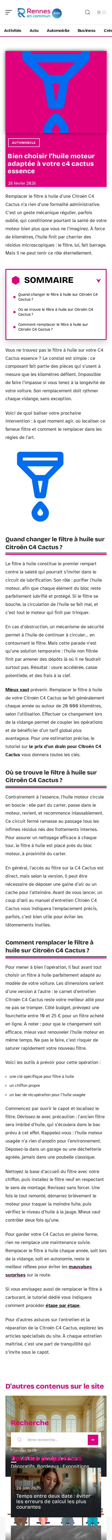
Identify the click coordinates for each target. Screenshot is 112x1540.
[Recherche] (87, 12)
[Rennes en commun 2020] (39, 12)
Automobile (24, 143)
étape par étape (63, 1305)
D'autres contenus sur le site (54, 1386)
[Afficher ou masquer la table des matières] (87, 281)
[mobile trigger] (10, 12)
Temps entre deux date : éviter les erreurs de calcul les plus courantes (53, 1501)
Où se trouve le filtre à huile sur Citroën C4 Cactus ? (55, 312)
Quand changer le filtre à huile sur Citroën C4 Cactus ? (58, 297)
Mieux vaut (17, 690)
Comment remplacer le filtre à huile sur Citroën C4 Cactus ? (53, 327)
